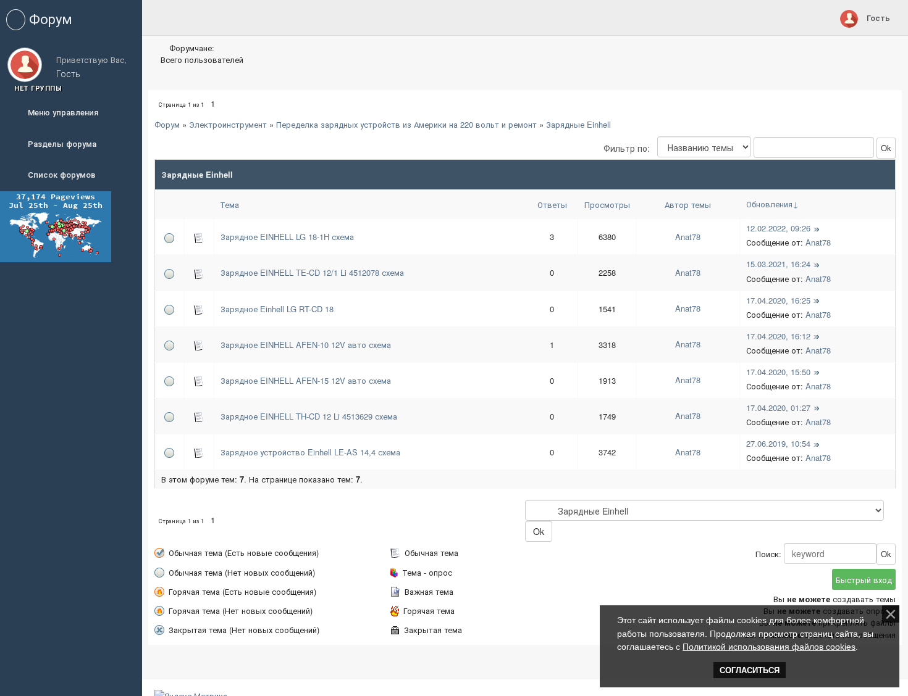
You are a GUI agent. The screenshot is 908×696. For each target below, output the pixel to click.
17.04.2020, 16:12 (778, 336)
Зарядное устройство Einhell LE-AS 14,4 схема (310, 452)
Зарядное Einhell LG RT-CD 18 (277, 309)
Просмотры (607, 204)
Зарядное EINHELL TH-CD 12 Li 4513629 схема (309, 416)
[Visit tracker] (55, 225)
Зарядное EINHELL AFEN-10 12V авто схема (306, 344)
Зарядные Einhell (578, 124)
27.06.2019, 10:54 (778, 443)
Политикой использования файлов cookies (769, 647)
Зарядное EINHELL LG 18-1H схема (287, 236)
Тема (229, 204)
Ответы (552, 204)
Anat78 (687, 236)
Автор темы (688, 204)
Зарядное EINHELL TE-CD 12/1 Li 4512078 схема (312, 272)
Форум (167, 124)
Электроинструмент (228, 124)
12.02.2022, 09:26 (778, 228)
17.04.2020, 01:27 (778, 407)
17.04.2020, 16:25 (778, 300)
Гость (878, 17)
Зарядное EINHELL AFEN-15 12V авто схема (306, 380)
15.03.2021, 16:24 (778, 264)
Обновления (769, 204)
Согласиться (750, 670)
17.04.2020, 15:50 (778, 372)
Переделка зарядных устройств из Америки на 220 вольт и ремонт (406, 124)
